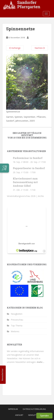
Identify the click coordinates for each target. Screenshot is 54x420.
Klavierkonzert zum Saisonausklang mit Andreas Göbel (25, 182)
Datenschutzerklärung (34, 409)
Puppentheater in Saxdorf (29, 168)
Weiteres (15, 331)
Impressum (13, 409)
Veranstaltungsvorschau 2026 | (22, 196)
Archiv (41, 196)
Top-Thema (16, 325)
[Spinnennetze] (27, 81)
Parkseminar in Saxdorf (27, 158)
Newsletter (2, 375)
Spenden (44, 415)
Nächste (39, 48)
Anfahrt (19, 415)
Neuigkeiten (16, 313)
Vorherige (16, 48)
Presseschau (17, 319)
